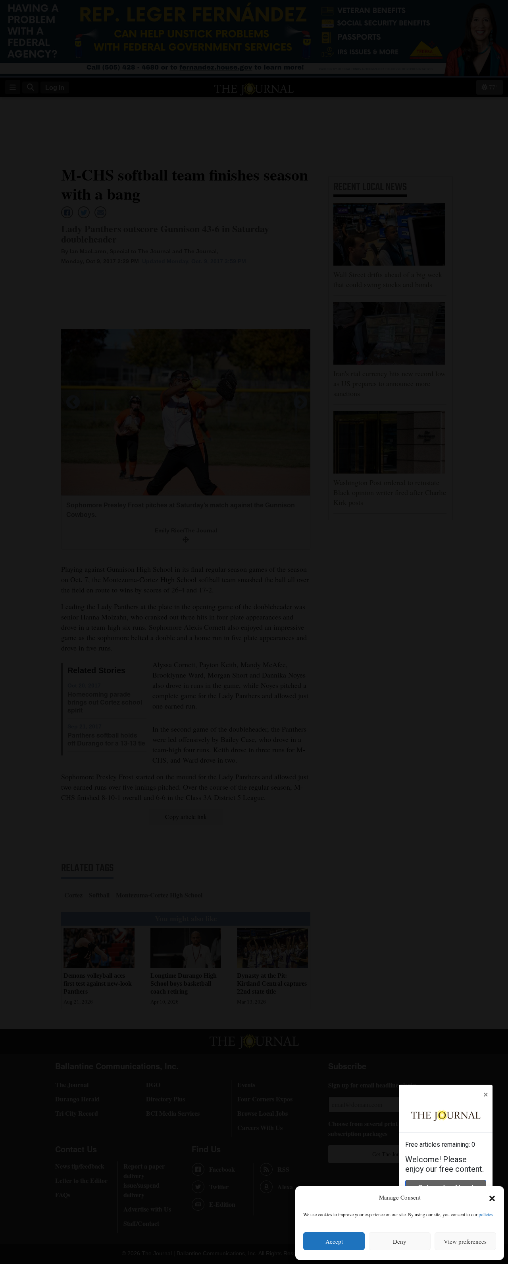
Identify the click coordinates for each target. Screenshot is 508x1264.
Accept (334, 1241)
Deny (399, 1241)
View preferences (465, 1241)
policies (486, 1214)
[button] (492, 1198)
